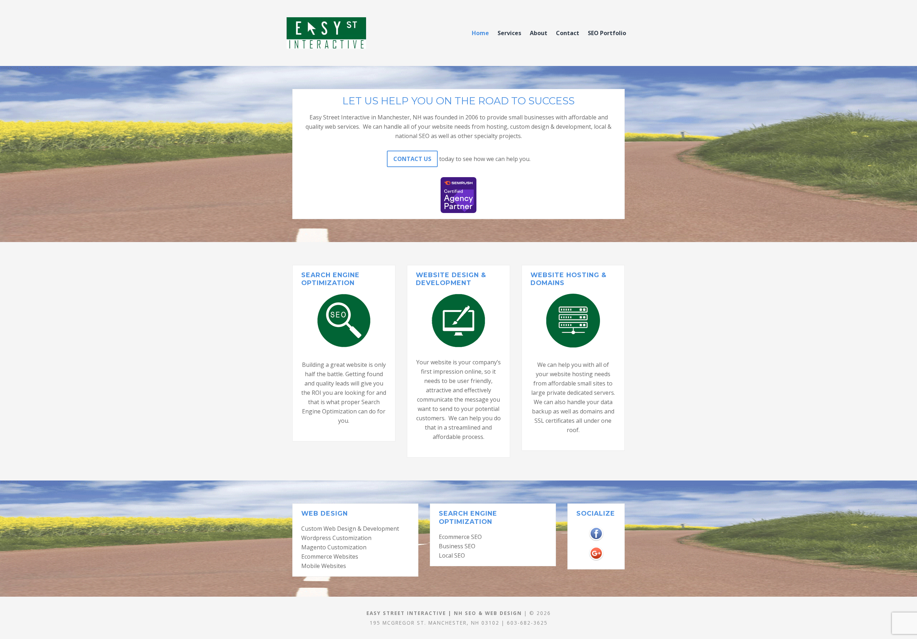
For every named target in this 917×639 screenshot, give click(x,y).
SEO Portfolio (607, 33)
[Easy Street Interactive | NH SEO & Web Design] (347, 33)
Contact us (412, 159)
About (538, 33)
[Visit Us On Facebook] (596, 528)
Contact (567, 33)
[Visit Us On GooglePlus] (596, 548)
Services (509, 33)
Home (480, 33)
